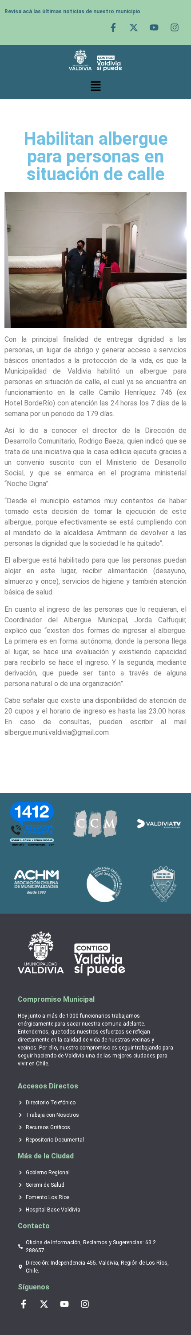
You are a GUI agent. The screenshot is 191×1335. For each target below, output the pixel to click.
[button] (95, 86)
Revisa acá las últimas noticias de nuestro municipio (72, 11)
